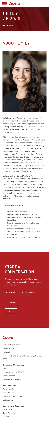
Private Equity (8, 389)
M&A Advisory (8, 392)
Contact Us (6, 352)
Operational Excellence (11, 379)
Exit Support (7, 400)
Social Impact (7, 409)
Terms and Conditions (11, 345)
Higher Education (9, 413)
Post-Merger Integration (12, 396)
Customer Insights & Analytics (14, 372)
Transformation (8, 375)
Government (7, 417)
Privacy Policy (8, 348)
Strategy (5, 368)
